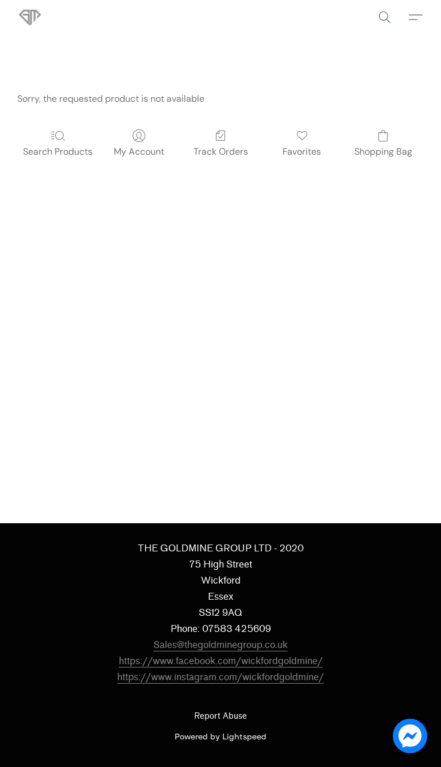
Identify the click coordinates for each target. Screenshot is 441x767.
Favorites (302, 151)
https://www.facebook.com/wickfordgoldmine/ (221, 660)
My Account (139, 151)
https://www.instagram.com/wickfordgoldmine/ (220, 677)
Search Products (57, 151)
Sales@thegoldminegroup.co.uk (220, 644)
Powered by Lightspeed (220, 736)
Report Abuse (220, 716)
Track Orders (221, 151)
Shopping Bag (383, 151)
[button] (29, 17)
